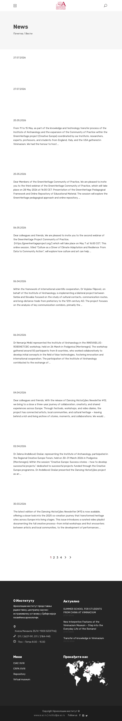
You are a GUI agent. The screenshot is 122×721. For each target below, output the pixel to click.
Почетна (18, 33)
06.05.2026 (19, 227)
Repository (19, 674)
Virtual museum (21, 679)
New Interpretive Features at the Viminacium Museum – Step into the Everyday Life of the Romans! (83, 625)
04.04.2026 (19, 392)
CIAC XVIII (18, 663)
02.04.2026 (19, 446)
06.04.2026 (19, 281)
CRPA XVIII (19, 668)
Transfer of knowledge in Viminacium (83, 638)
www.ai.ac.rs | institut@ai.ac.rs (49, 715)
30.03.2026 (19, 503)
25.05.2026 (19, 120)
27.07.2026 (19, 57)
